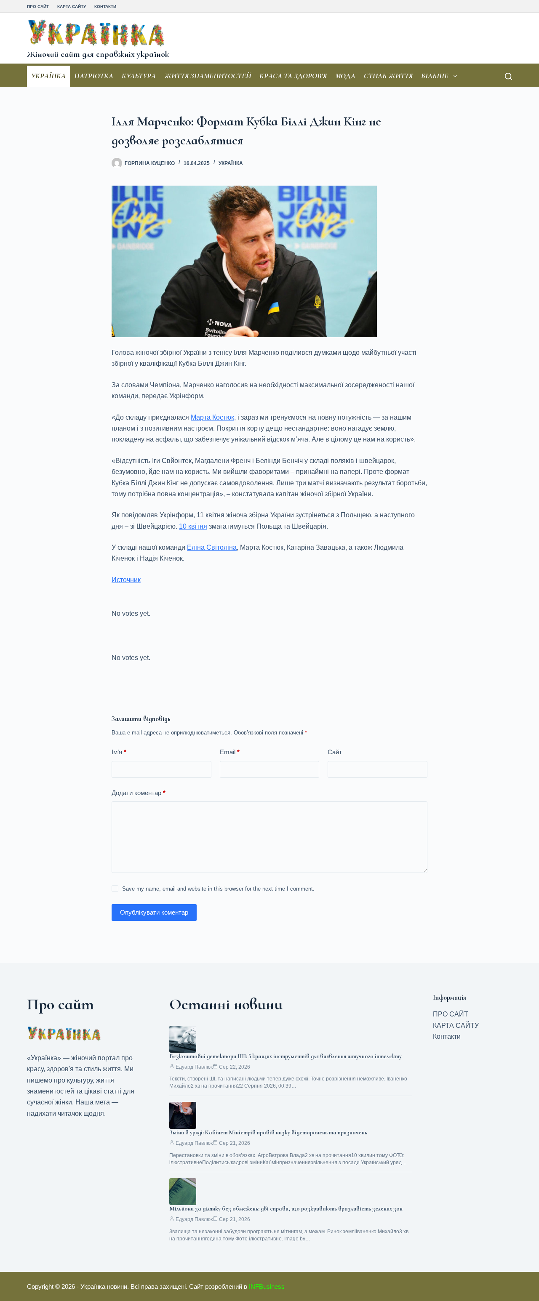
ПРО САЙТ (38, 6)
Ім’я (119, 752)
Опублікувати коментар (154, 912)
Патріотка (93, 75)
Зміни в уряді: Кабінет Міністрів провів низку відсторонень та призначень (268, 1132)
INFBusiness (267, 1286)
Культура (139, 75)
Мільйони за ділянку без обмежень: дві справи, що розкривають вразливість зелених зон (286, 1208)
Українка (48, 75)
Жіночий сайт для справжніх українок (98, 54)
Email (230, 752)
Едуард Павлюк (194, 1067)
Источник (126, 579)
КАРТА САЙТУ (71, 6)
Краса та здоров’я (293, 75)
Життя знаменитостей (207, 75)
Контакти (105, 6)
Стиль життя (388, 75)
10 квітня (193, 526)
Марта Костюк (212, 417)
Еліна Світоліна (212, 547)
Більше (434, 75)
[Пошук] (508, 76)
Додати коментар (138, 792)
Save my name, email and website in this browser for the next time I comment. (218, 889)
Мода (345, 75)
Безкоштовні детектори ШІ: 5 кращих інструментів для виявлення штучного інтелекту (285, 1056)
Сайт (335, 752)
